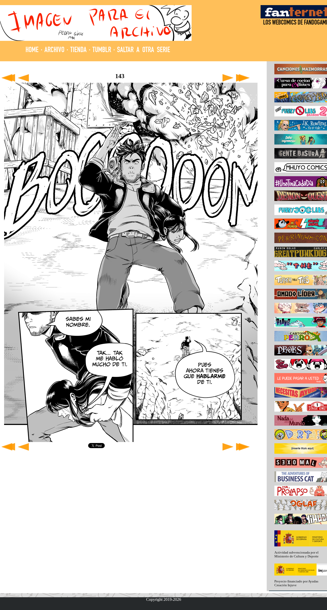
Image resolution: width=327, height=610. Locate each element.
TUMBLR (101, 50)
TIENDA (78, 50)
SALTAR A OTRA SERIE (143, 50)
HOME (32, 50)
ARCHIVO (54, 50)
